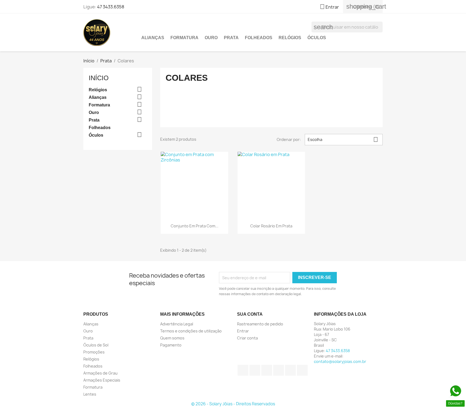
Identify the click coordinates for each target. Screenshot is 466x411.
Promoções (94, 352)
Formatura (184, 37)
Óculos (316, 37)
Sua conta (250, 314)
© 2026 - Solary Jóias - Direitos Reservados (233, 404)
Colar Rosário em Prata (271, 225)
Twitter (254, 370)
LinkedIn (290, 370)
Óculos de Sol (95, 345)
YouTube (266, 370)
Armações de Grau (100, 373)
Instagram (278, 370)
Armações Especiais (101, 380)
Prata (231, 37)
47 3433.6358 (110, 7)
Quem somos (172, 338)
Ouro (211, 37)
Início (99, 78)
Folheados (258, 37)
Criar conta (247, 338)
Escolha (343, 139)
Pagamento (170, 345)
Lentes (89, 394)
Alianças (152, 37)
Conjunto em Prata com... (194, 225)
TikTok (302, 370)
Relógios (290, 37)
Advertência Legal (176, 323)
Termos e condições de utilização (191, 330)
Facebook (243, 370)
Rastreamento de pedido (260, 323)
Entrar (243, 330)
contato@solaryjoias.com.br (340, 361)
